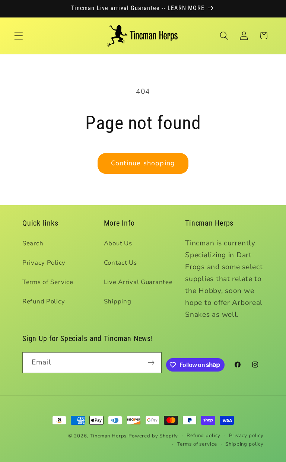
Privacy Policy (44, 262)
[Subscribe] (151, 362)
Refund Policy (43, 301)
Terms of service (197, 444)
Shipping (117, 301)
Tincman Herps (108, 436)
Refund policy (203, 435)
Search (32, 243)
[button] (19, 35)
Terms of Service (47, 282)
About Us (118, 243)
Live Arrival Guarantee (138, 282)
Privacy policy (246, 435)
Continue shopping (143, 163)
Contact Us (120, 262)
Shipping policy (244, 444)
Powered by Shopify (153, 436)
